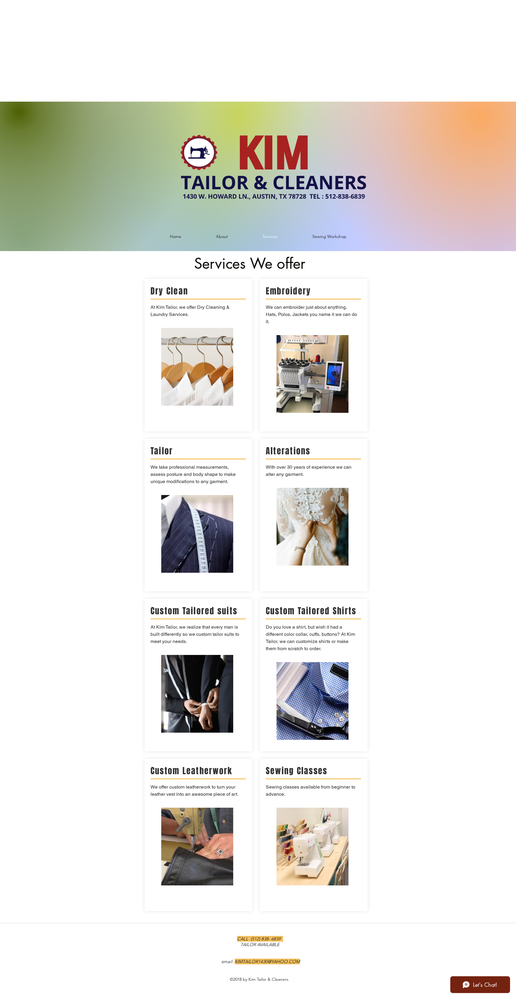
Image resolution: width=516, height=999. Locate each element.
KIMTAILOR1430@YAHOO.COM (267, 961)
